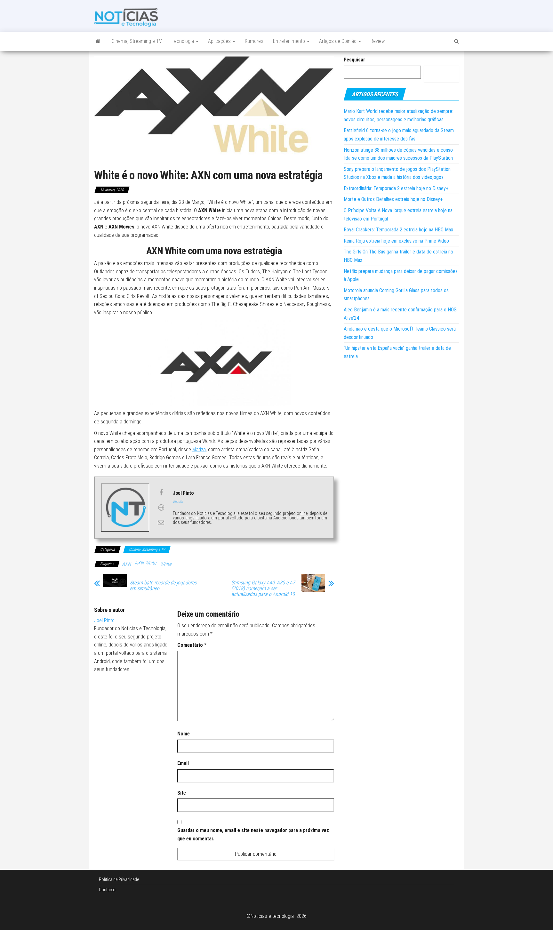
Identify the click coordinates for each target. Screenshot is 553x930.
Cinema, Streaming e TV (137, 41)
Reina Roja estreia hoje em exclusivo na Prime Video (396, 241)
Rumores (254, 41)
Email (183, 763)
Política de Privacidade (119, 879)
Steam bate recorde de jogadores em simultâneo (163, 585)
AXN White (145, 563)
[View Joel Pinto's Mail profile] (161, 522)
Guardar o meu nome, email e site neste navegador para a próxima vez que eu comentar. (253, 834)
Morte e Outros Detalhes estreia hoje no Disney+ (393, 199)
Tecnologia (183, 41)
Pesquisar (354, 60)
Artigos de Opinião (338, 41)
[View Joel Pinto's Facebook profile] (161, 492)
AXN (126, 564)
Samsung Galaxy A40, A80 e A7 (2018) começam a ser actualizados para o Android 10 (263, 588)
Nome (183, 734)
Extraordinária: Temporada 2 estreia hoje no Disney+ (396, 188)
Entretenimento (289, 41)
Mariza (199, 449)
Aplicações (220, 41)
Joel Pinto (104, 620)
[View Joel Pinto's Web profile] (161, 507)
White (165, 564)
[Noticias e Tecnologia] (98, 41)
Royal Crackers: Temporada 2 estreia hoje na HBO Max (398, 230)
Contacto (107, 889)
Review (378, 41)
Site (181, 793)
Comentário (191, 645)
